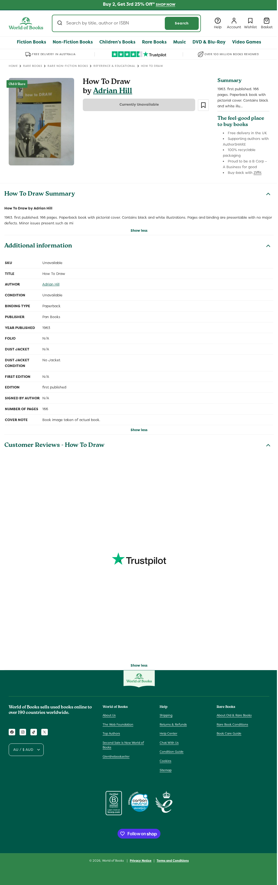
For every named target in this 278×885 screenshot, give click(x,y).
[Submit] (60, 23)
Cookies (165, 760)
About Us (109, 715)
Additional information (38, 246)
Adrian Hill (112, 91)
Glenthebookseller (116, 756)
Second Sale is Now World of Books (123, 745)
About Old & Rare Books (234, 715)
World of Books (113, 860)
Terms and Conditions (173, 860)
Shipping (166, 715)
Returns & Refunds (173, 724)
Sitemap (166, 770)
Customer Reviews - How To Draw (54, 445)
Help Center (168, 733)
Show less (139, 230)
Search (182, 23)
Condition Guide (172, 751)
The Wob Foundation (118, 724)
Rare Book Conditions (232, 724)
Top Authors (111, 733)
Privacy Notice (140, 860)
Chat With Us (169, 742)
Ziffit (257, 173)
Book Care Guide (229, 733)
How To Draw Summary (39, 194)
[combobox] (126, 23)
